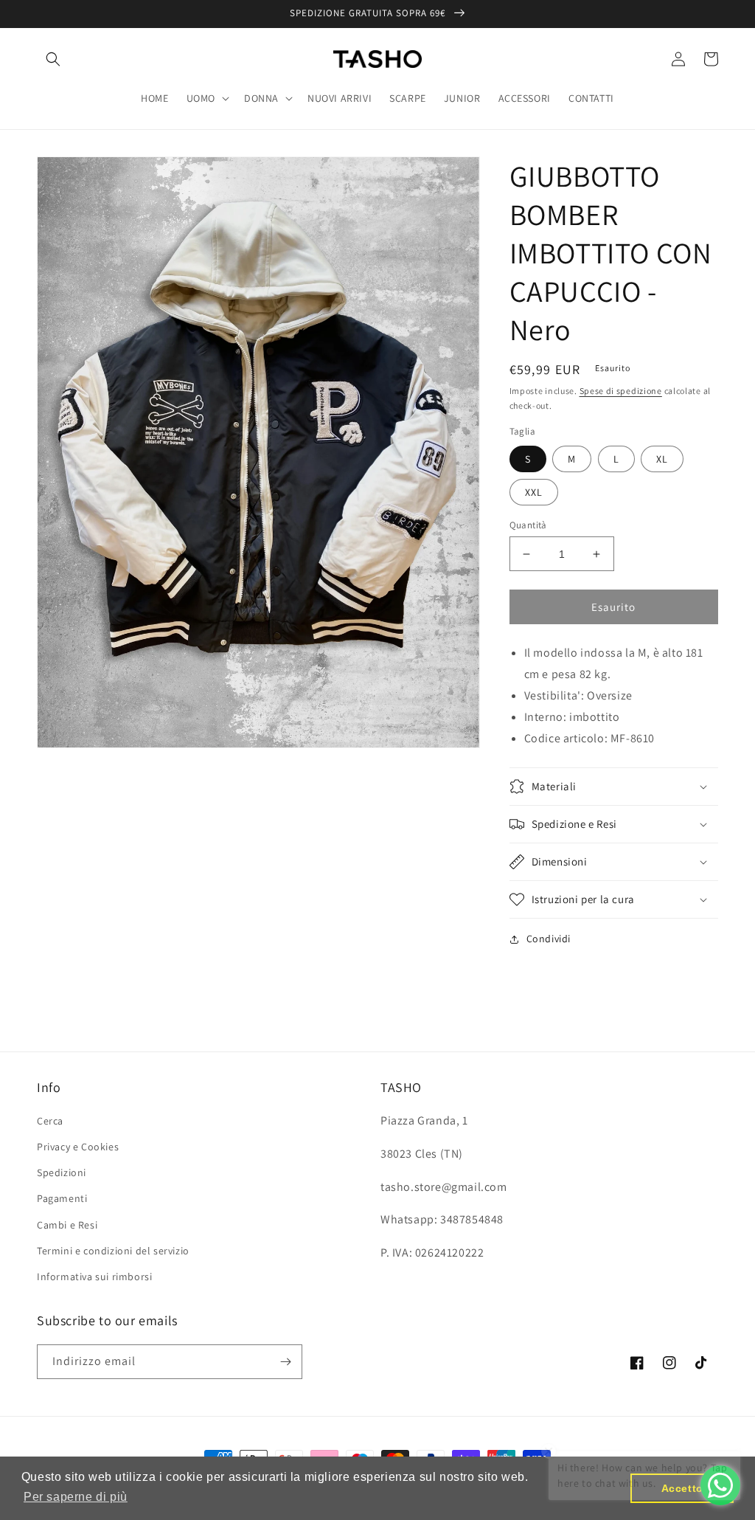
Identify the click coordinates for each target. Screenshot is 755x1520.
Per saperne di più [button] (76, 1496)
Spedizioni (61, 1172)
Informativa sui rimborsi (94, 1276)
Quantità (528, 525)
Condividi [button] (548, 938)
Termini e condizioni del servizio (113, 1250)
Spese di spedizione (621, 390)
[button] (53, 59)
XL (662, 459)
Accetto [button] (682, 1488)
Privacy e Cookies (78, 1146)
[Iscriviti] (285, 1361)
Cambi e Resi (67, 1224)
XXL (534, 492)
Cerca (50, 1120)
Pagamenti (62, 1198)
